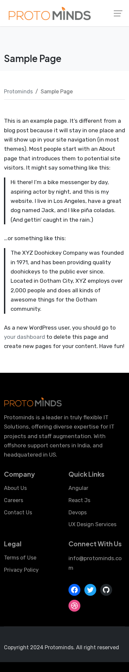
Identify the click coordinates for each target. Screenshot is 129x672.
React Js (79, 500)
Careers (13, 500)
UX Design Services (92, 524)
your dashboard (24, 337)
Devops (77, 512)
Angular (78, 488)
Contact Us (18, 512)
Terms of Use (20, 558)
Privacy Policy (21, 570)
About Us (15, 488)
